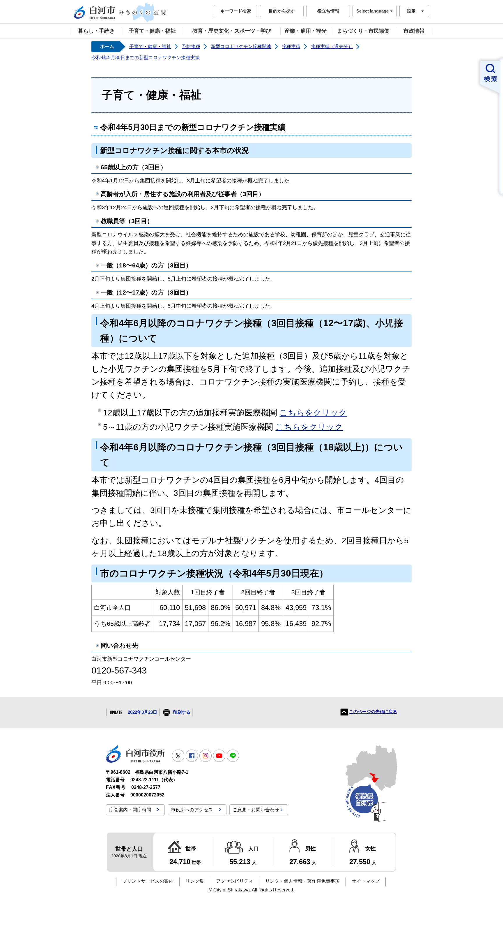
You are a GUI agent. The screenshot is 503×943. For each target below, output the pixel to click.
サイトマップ (366, 881)
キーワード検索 (235, 10)
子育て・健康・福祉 (152, 31)
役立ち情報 (328, 10)
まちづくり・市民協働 (363, 31)
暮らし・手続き (96, 31)
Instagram (205, 756)
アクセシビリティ (234, 881)
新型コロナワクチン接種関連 (241, 46)
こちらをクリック (313, 412)
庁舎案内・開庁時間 (130, 809)
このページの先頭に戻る (373, 711)
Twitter (178, 756)
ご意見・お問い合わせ (256, 809)
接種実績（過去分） (332, 46)
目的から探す (282, 10)
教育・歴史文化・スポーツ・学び (231, 31)
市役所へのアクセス (192, 809)
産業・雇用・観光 (306, 31)
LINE (233, 756)
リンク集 (194, 881)
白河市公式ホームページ (120, 12)
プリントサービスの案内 (147, 881)
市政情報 (413, 31)
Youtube (219, 756)
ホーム (107, 46)
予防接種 (191, 46)
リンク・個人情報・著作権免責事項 (302, 881)
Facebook (192, 756)
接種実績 (291, 46)
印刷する (181, 712)
